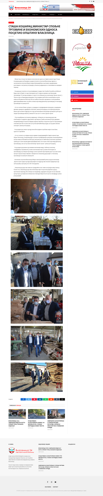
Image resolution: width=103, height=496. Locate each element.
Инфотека (35, 14)
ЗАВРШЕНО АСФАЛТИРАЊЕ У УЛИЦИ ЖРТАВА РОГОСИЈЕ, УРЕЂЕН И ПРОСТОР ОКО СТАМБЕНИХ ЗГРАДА (55, 424)
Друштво (11, 22)
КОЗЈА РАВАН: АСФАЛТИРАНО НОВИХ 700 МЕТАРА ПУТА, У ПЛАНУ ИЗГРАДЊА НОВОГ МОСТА (36, 423)
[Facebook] (3, 83)
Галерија (51, 14)
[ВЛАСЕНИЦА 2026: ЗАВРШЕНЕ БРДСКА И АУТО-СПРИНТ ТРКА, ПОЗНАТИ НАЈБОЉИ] (17, 414)
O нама (60, 14)
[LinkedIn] (3, 91)
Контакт (55, 486)
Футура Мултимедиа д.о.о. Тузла (78, 490)
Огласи (44, 14)
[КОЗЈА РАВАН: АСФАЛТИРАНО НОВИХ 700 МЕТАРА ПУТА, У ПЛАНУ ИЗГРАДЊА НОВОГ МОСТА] (36, 414)
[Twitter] (3, 87)
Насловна (17, 14)
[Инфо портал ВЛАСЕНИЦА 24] (20, 7)
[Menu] (11, 14)
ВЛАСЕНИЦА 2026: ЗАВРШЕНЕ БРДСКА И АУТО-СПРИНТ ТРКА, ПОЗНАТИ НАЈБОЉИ (34, 1)
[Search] (92, 14)
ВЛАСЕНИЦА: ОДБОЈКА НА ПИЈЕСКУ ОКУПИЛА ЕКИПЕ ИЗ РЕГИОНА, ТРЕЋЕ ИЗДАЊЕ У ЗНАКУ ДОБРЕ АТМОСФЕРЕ (82, 144)
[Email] (3, 99)
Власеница (26, 14)
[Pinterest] (3, 95)
